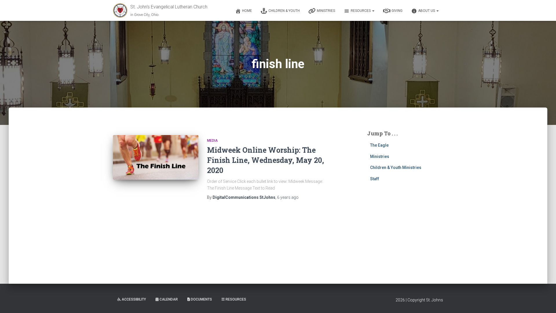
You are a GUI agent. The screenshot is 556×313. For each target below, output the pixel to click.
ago (288, 197)
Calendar (169, 299)
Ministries (326, 11)
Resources (361, 11)
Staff (374, 178)
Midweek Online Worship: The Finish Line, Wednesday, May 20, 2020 (265, 160)
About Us (427, 11)
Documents (201, 299)
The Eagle (379, 145)
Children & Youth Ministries (395, 167)
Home (247, 11)
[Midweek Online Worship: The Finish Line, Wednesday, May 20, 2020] (155, 157)
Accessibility (134, 299)
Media (212, 141)
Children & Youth (284, 11)
